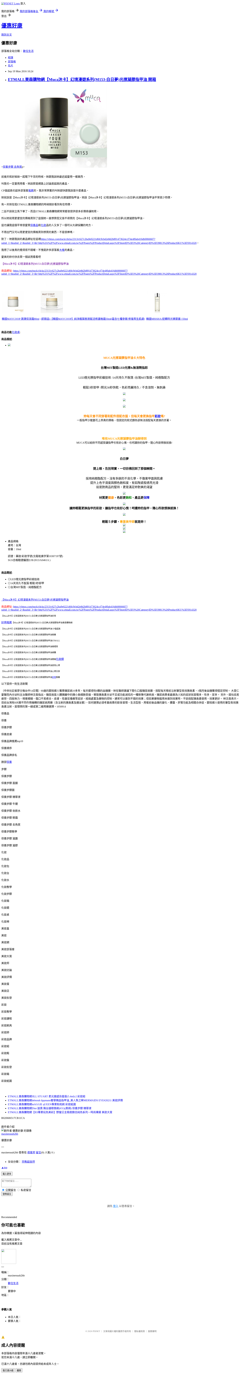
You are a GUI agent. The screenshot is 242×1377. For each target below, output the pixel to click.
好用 (54, 677)
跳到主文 (6, 34)
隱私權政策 (139, 1331)
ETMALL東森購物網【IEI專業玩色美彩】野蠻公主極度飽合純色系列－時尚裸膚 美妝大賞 (60, 1112)
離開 (19, 1370)
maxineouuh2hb (9, 1133)
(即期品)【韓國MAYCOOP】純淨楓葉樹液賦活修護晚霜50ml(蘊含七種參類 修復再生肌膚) (93, 318)
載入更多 (7, 1174)
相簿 (10, 57)
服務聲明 (152, 1331)
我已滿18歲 (8, 1370)
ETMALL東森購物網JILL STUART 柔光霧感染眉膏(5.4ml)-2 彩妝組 (46, 1096)
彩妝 (158, 416)
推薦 (31, 190)
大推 (62, 250)
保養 (9, 762)
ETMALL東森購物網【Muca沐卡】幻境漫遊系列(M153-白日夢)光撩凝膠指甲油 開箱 (82, 79)
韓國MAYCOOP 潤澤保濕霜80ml (20, 318)
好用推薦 (6, 622)
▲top (4, 1167)
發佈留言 (7, 1194)
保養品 (34, 225)
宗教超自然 (28, 1161)
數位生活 (28, 51)
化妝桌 (16, 332)
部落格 (12, 61)
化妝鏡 (60, 659)
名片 (10, 65)
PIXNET (96, 1331)
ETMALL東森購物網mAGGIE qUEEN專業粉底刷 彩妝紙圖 (42, 1104)
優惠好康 (11, 26)
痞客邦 (31, 1152)
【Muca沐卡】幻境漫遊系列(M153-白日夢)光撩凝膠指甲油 (35, 599)
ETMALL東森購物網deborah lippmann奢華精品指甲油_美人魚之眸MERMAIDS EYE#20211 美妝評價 (65, 1100)
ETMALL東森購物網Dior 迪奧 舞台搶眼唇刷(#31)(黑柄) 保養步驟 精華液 (49, 1108)
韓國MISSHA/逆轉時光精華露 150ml (167, 318)
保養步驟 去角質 (12, 166)
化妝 (43, 225)
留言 (38, 1152)
